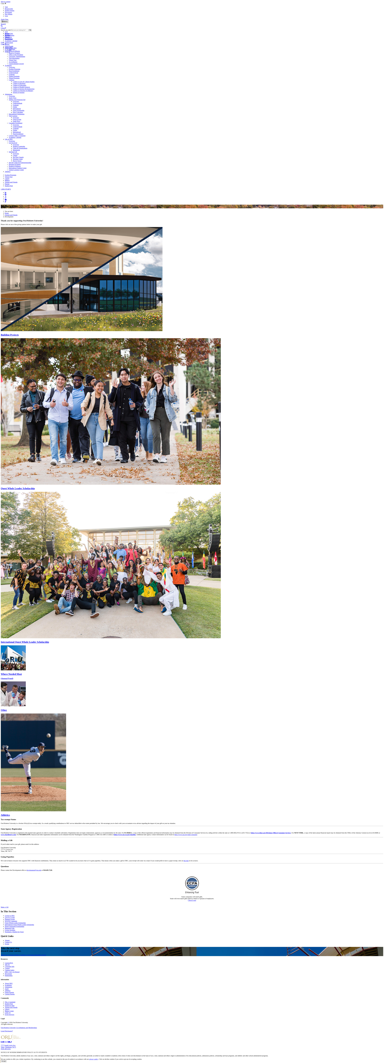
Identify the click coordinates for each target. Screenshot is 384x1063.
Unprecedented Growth (16, 64)
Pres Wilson (8, 14)
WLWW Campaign (11, 921)
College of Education (19, 85)
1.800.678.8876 (6, 189)
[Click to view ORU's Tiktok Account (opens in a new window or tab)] (11, 1042)
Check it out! (192, 900)
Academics (8, 65)
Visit (6, 7)
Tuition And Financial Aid (17, 100)
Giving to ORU (10, 916)
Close (3, 3)
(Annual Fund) (7, 678)
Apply (7, 989)
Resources (4, 959)
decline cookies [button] (109, 1059)
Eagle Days (16, 121)
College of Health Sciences (21, 87)
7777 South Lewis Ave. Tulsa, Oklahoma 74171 (8, 1046)
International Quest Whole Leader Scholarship (25, 642)
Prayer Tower (17, 161)
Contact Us (8, 942)
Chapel (7, 44)
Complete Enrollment (15, 123)
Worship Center (18, 159)
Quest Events (9, 46)
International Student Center (17, 168)
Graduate (12, 74)
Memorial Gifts (9, 928)
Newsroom (8, 12)
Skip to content (5, 1)
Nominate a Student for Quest (14, 932)
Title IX (7, 965)
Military (7, 180)
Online (15, 107)
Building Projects (10, 335)
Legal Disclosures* (7, 1031)
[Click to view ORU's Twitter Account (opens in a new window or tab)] (5, 1042)
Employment (9, 42)
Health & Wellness (15, 166)
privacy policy (93, 1059)
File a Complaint (10, 1002)
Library (7, 1009)
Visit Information (14, 58)
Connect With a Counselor (17, 135)
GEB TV (8, 1013)
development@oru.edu (34, 870)
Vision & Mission (14, 51)
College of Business (19, 83)
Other (4, 710)
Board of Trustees (14, 53)
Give (6, 16)
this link (186, 861)
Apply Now (4, 19)
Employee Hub (9, 1005)
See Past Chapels (18, 157)
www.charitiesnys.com (8, 834)
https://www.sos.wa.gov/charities (125, 834)
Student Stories (9, 10)
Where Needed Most (11, 674)
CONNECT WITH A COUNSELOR (25, 955)
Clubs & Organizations (20, 148)
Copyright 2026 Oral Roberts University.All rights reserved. (14, 1023)
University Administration (17, 56)
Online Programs (14, 76)
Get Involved (13, 143)
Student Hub (9, 186)
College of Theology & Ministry (23, 91)
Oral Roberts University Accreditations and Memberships (19, 1028)
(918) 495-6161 (6, 1049)
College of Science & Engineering (23, 89)
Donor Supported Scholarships (14, 926)
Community (5, 998)
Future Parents (9, 992)
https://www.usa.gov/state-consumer (185, 834)
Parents (7, 184)
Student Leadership (19, 146)
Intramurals (16, 150)
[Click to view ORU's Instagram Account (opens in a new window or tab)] (7, 1042)
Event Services (9, 1014)
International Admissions (16, 114)
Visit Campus (13, 116)
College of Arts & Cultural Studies (23, 82)
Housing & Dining (15, 164)
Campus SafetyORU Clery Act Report (12, 971)
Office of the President (16, 55)
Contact (7, 968)
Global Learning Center (16, 170)
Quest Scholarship (18, 110)
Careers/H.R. (9, 963)
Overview (12, 49)
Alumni (7, 940)
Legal (3, 1018)
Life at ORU (9, 139)
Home (7, 213)
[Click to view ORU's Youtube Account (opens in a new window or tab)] (9, 1042)
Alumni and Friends (11, 182)
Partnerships (8, 975)
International (17, 109)
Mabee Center (9, 1011)
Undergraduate (13, 73)
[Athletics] (33, 811)
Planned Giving (10, 919)
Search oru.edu (5, 30)
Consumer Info (9, 966)
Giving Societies (10, 930)
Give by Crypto (10, 917)
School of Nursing (18, 92)
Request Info (9, 9)
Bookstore (8, 50)
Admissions (8, 94)
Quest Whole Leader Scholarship (18, 488)
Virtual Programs (14, 78)
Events (7, 944)
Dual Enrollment (14, 71)
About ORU (9, 47)
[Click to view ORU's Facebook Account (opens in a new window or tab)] (3, 1042)
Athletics (7, 171)
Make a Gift (4, 907)
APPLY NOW (41, 955)
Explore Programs (14, 69)
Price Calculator (18, 112)
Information (5, 979)
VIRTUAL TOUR (7, 955)
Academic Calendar (11, 41)
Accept (4, 1061)
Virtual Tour (12, 60)
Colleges (11, 80)
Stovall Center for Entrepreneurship (20, 162)
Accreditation (13, 62)
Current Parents (10, 994)
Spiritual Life (13, 152)
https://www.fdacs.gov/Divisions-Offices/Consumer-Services (271, 833)
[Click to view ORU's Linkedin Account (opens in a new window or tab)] (2, 1042)
